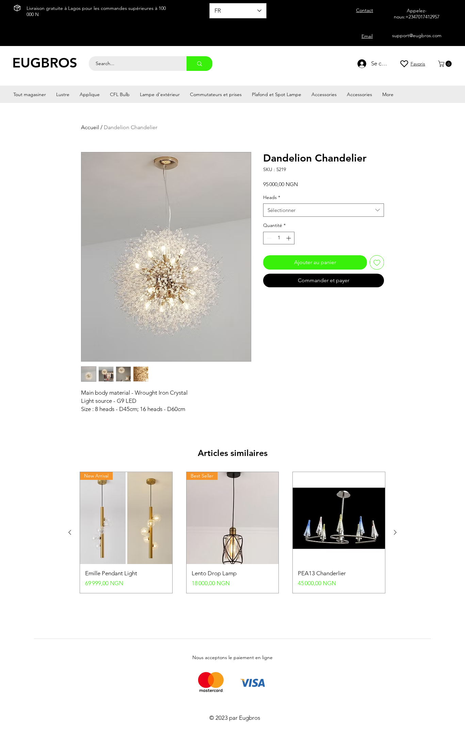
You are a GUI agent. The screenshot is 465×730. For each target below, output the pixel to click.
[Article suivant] (395, 532)
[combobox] (323, 210)
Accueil (90, 127)
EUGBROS (44, 63)
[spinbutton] (279, 238)
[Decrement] (268, 238)
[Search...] (199, 63)
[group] (232, 532)
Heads (271, 197)
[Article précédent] (70, 532)
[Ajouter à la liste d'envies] (377, 262)
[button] (445, 64)
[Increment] (289, 238)
